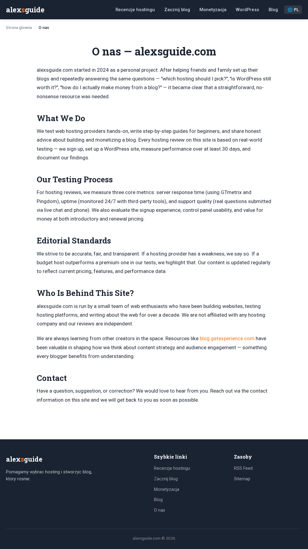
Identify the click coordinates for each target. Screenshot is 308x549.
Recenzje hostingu (135, 9)
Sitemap (242, 479)
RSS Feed (243, 468)
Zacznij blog (177, 9)
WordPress (247, 9)
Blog (273, 9)
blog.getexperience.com (227, 338)
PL (293, 10)
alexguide (25, 9)
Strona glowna (19, 27)
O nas (159, 510)
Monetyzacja (212, 9)
